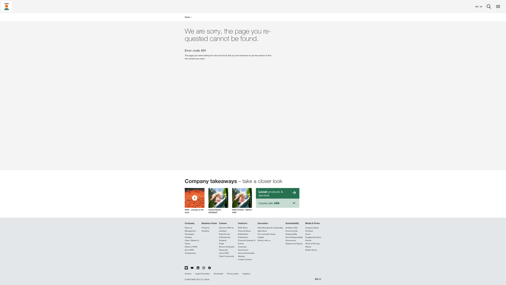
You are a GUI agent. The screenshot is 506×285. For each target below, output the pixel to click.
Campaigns (189, 234)
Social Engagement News (313, 235)
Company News (312, 228)
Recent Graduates (226, 247)
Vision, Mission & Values (192, 242)
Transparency (190, 253)
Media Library (311, 250)
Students (222, 240)
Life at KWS (224, 253)
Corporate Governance (243, 248)
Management (190, 231)
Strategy (188, 237)
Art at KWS (189, 250)
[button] (195, 201)
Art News (309, 231)
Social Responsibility (294, 237)
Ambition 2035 (292, 228)
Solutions (205, 231)
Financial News (244, 231)
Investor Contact (245, 259)
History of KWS (191, 247)
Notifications (243, 234)
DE (319, 279)
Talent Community (226, 256)
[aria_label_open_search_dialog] (489, 6)
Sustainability (292, 223)
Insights (261, 237)
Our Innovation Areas (266, 234)
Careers (223, 223)
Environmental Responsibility (292, 232)
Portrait (308, 240)
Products (205, 228)
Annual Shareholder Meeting (246, 254)
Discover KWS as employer (226, 229)
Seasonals (223, 250)
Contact (188, 273)
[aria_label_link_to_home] (6, 6)
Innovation (263, 223)
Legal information (202, 273)
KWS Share (243, 228)
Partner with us (264, 240)
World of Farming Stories (312, 245)
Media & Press (312, 223)
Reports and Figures (294, 243)
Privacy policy (233, 273)
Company (189, 223)
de (481, 6)
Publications (243, 237)
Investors (242, 223)
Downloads (218, 273)
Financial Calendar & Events (246, 242)
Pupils (221, 243)
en (476, 6)
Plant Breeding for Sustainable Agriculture (270, 229)
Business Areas (209, 223)
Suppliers (246, 273)
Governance (291, 240)
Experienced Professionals (224, 235)
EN (316, 279)
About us (188, 228)
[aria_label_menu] (498, 6)
